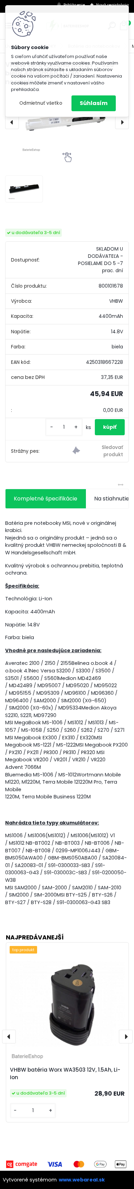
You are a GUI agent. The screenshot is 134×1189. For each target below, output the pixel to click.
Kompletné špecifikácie (45, 499)
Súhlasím (94, 103)
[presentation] (12, 122)
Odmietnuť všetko (40, 103)
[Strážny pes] (97, 451)
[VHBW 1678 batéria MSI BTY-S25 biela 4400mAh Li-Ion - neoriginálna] (67, 122)
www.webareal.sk (82, 1179)
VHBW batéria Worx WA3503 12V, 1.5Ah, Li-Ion (65, 1073)
